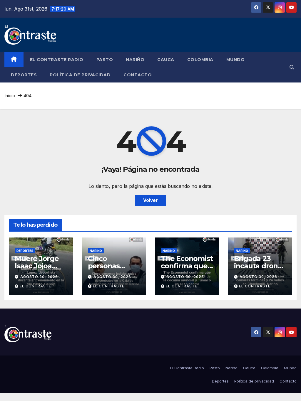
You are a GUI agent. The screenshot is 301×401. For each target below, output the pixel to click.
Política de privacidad (80, 74)
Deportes (24, 74)
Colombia (200, 59)
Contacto (137, 74)
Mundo (235, 59)
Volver (150, 200)
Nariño (135, 59)
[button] (292, 67)
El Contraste (35, 286)
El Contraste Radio (56, 59)
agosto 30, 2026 (39, 276)
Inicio (9, 95)
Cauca (165, 59)
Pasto (104, 59)
